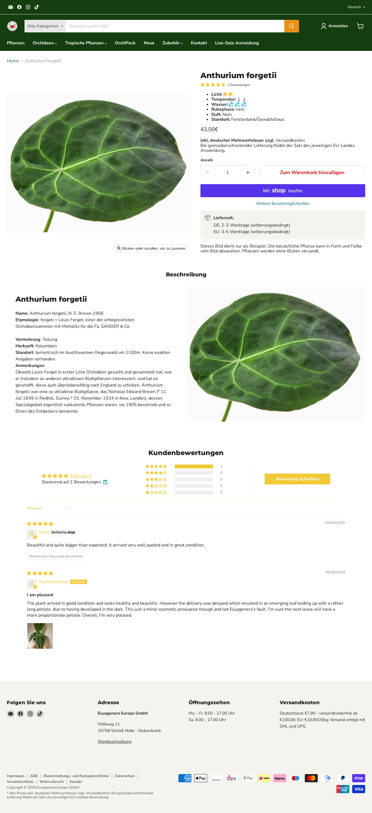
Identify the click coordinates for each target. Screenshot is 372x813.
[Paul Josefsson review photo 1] (40, 636)
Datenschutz (125, 776)
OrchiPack (125, 43)
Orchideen (44, 43)
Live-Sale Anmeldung (237, 43)
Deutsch (354, 7)
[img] (40, 524)
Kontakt (199, 43)
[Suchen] (291, 26)
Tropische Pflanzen (85, 43)
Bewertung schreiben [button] (297, 479)
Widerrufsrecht (51, 781)
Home (13, 60)
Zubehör (172, 43)
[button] (335, 26)
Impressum (15, 776)
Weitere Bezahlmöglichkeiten (283, 203)
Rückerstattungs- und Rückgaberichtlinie (76, 776)
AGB (34, 776)
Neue (149, 43)
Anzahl (206, 160)
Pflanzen (16, 43)
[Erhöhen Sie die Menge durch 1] (248, 172)
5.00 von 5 (81, 476)
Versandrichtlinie (20, 781)
